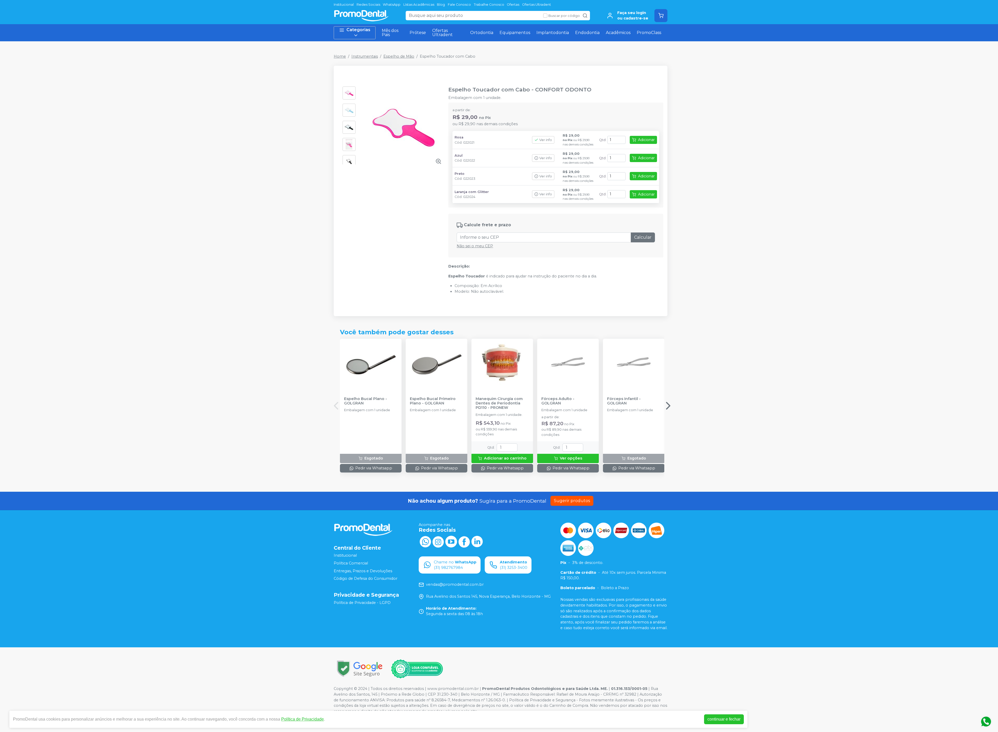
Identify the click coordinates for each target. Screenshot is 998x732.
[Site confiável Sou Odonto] (417, 669)
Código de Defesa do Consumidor (365, 578)
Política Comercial (351, 563)
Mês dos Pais (390, 32)
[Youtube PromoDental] (451, 541)
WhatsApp (391, 4)
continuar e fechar (723, 719)
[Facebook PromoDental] (464, 541)
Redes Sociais (368, 4)
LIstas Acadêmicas (418, 4)
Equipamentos (515, 32)
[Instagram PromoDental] (438, 541)
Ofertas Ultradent (536, 4)
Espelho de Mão (398, 56)
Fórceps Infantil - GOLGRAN (624, 401)
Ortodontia (481, 32)
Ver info (545, 140)
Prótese (418, 32)
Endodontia (587, 32)
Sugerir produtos (572, 500)
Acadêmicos (618, 32)
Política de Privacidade (302, 719)
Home (340, 56)
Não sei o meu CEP (475, 246)
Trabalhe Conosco (489, 4)
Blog (441, 4)
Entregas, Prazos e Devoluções (363, 571)
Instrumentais (364, 56)
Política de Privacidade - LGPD (362, 602)
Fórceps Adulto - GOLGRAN (557, 401)
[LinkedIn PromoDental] (477, 541)
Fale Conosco (459, 4)
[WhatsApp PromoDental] (425, 541)
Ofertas (513, 4)
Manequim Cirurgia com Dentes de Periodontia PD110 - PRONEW (499, 403)
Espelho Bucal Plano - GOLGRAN (365, 401)
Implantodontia (552, 32)
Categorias (358, 29)
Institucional (344, 4)
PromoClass (649, 32)
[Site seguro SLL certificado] (360, 668)
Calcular (643, 237)
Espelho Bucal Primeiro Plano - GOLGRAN (433, 401)
